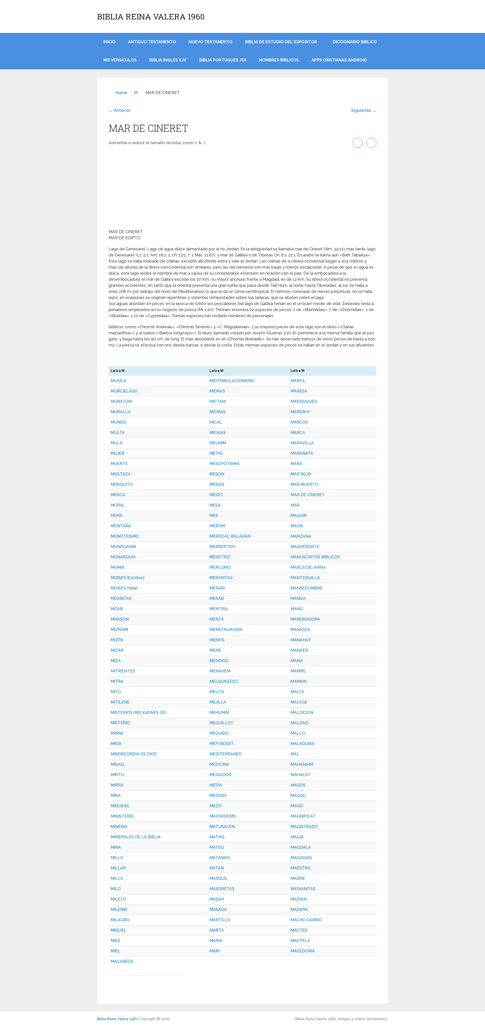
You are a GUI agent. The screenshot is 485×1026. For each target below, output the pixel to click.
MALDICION (301, 712)
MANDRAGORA (305, 619)
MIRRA (117, 785)
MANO (296, 608)
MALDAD (299, 723)
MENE (215, 650)
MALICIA (298, 702)
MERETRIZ (219, 557)
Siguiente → (363, 110)
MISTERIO (120, 723)
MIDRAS (217, 391)
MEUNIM (217, 443)
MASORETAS (221, 888)
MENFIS (217, 640)
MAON (296, 525)
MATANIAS (219, 857)
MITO (116, 691)
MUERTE (119, 463)
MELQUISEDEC (223, 681)
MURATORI (121, 401)
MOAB (117, 608)
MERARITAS (221, 577)
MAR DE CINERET (307, 494)
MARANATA (301, 453)
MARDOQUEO (303, 401)
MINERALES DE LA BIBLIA (136, 837)
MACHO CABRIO (306, 920)
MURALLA (121, 411)
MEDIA (215, 785)
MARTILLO (219, 920)
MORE (117, 515)
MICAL (215, 422)
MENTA (216, 619)
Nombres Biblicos (279, 60)
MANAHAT (300, 640)
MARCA (297, 432)
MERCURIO (220, 567)
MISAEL (118, 764)
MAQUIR (298, 515)
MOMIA (118, 567)
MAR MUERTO (304, 484)
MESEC (216, 494)
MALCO (297, 733)
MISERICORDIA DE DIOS (134, 754)
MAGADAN (300, 857)
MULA (117, 443)
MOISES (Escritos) (127, 577)
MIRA (116, 795)
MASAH (216, 899)
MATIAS (217, 837)
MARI (214, 951)
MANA (296, 660)
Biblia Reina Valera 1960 (151, 16)
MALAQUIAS (302, 743)
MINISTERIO (122, 816)
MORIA (117, 505)
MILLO (117, 857)
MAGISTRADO (304, 826)
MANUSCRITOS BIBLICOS (315, 557)
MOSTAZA (121, 474)
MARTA (216, 930)
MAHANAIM (301, 764)
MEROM (217, 525)
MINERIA (119, 826)
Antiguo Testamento (152, 41)
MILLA (117, 878)
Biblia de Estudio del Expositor (281, 41)
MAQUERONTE (305, 546)
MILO (116, 888)
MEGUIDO (219, 733)
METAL (216, 453)
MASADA (218, 909)
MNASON (120, 619)
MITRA (117, 681)
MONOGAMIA (123, 546)
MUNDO (118, 422)
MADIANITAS (303, 888)
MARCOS (299, 422)
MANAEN (299, 650)
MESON (216, 474)
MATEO (216, 847)
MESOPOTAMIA (224, 463)
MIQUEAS (120, 805)
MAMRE (298, 671)
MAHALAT (300, 774)
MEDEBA (218, 795)
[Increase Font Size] (358, 143)
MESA (215, 505)
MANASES (300, 629)
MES (213, 515)
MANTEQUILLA (305, 577)
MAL (294, 754)
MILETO (118, 899)
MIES (115, 940)
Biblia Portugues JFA (222, 60)
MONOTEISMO (125, 536)
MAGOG (298, 795)
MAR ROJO (300, 474)
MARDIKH (299, 411)
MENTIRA (218, 608)
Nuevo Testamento (210, 41)
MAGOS (297, 785)
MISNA (117, 733)
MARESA (298, 391)
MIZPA (117, 640)
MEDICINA (219, 764)
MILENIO (119, 909)
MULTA (118, 432)
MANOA (298, 598)
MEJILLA (217, 702)
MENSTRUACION (225, 629)
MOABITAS (121, 598)
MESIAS (216, 484)
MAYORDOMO (222, 816)
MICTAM (217, 401)
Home (121, 92)
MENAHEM (219, 671)
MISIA (116, 743)
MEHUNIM (219, 712)
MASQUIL (218, 878)
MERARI (217, 588)
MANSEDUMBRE (306, 588)
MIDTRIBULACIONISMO (232, 380)
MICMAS (217, 411)
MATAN (216, 868)
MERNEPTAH (222, 546)
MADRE (297, 878)
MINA (116, 847)
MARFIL (298, 380)
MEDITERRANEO (225, 754)
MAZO (215, 805)
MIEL (115, 951)
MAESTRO (300, 868)
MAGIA (297, 837)
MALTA (297, 691)
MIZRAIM (119, 629)
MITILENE (120, 702)
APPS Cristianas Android (339, 60)
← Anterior (120, 110)
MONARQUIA (123, 557)
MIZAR (117, 650)
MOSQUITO (122, 484)
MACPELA (300, 940)
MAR (295, 505)
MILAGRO (120, 920)
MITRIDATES (123, 671)
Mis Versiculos (120, 60)
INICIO (109, 41)
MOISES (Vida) (124, 588)
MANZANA (300, 536)
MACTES (298, 930)
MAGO (296, 805)
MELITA (216, 691)
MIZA (116, 660)
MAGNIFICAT (303, 816)
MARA (296, 463)
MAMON (298, 681)
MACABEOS (122, 961)
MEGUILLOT (221, 723)
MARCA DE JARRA (308, 567)
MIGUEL (118, 930)
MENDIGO (219, 660)
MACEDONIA (302, 951)
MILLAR (118, 868)
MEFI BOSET (221, 743)
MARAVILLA (302, 443)
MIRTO (117, 774)
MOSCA (118, 494)
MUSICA (118, 380)
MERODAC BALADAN (230, 536)
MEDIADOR (220, 774)
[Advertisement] (242, 188)
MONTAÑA (121, 525)
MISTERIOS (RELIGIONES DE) (138, 712)
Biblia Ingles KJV (167, 60)
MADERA (299, 909)
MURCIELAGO (124, 391)
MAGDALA (300, 847)
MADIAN (298, 899)
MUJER (117, 453)
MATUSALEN (222, 826)
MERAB (216, 598)
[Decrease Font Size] (371, 143)
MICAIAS (217, 432)
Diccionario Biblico (355, 41)
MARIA (215, 940)
